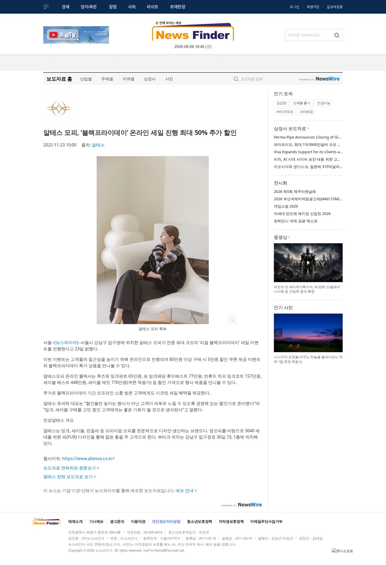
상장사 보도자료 (290, 128)
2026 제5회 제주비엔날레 (295, 191)
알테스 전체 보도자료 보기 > (69, 476)
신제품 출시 (301, 103)
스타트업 (306, 111)
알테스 (98, 145)
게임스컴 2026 (286, 206)
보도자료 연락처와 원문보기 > (71, 468)
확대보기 (232, 319)
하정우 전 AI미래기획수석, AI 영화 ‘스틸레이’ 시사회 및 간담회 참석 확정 (307, 289)
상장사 (150, 78)
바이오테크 (285, 111)
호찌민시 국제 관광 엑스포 (295, 220)
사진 (169, 78)
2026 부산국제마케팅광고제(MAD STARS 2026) (313, 198)
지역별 (128, 78)
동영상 (280, 237)
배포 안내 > (186, 490)
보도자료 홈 (59, 78)
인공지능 (323, 103)
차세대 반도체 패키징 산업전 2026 (302, 213)
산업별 (86, 78)
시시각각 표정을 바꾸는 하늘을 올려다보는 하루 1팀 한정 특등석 (308, 359)
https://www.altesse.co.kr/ (88, 458)
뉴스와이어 (66, 342)
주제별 (107, 78)
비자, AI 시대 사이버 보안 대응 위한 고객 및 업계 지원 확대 (322, 159)
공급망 (281, 103)
